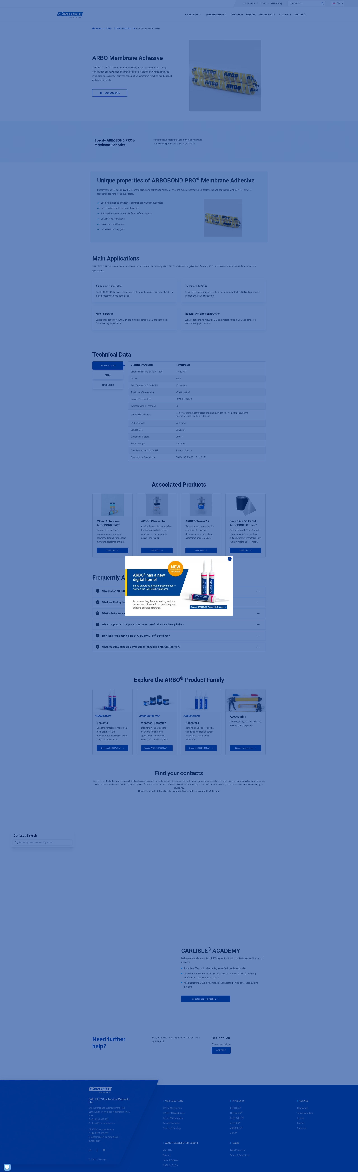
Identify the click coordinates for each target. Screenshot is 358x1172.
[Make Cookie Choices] (7, 1167)
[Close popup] (230, 559)
